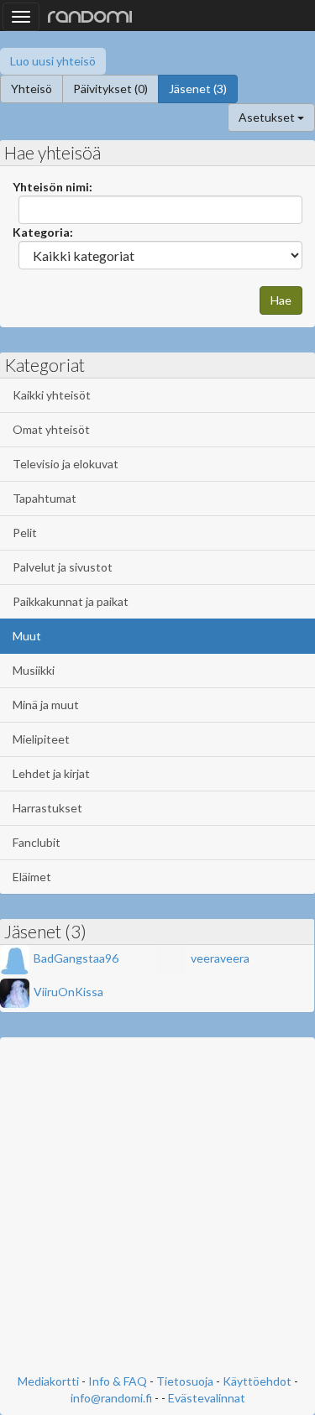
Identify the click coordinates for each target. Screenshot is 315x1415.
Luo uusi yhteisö (53, 61)
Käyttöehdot (257, 1381)
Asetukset (268, 117)
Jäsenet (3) (198, 88)
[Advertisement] (157, 1207)
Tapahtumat (44, 498)
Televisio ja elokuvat (65, 464)
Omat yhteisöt (51, 429)
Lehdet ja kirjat (51, 773)
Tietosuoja (184, 1381)
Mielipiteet (41, 739)
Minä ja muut (46, 704)
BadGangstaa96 (76, 958)
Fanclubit (36, 842)
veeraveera (220, 958)
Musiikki (34, 670)
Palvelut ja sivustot (63, 567)
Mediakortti (48, 1381)
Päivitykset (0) (110, 88)
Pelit (25, 532)
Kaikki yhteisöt (52, 395)
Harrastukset (47, 808)
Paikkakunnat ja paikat (71, 601)
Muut (27, 636)
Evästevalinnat (206, 1398)
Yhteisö (31, 88)
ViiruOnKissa (68, 991)
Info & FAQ (117, 1381)
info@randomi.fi (111, 1398)
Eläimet (32, 876)
